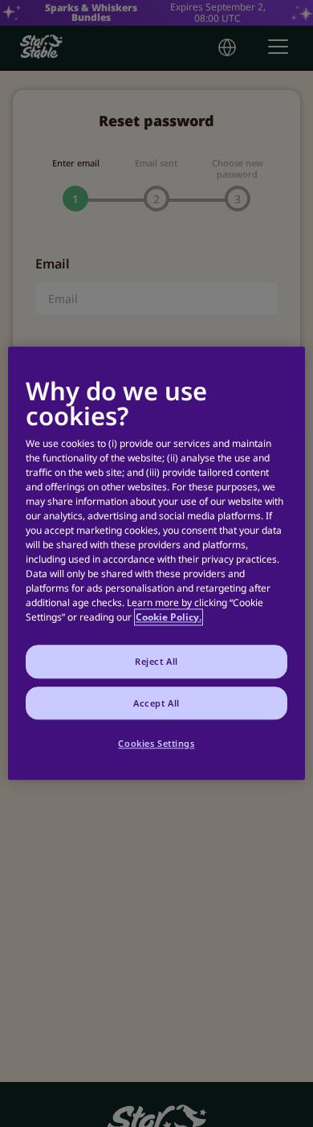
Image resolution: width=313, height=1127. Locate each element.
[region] (157, 563)
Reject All (156, 661)
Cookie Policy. (168, 617)
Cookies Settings (156, 744)
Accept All (156, 703)
